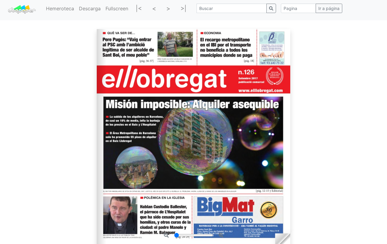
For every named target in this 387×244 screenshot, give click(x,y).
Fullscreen (117, 8)
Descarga (90, 8)
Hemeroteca (60, 8)
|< (139, 8)
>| (183, 8)
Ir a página (329, 8)
